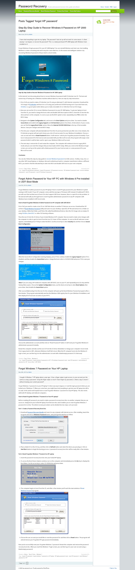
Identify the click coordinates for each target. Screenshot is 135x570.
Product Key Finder (62, 11)
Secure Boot (31, 362)
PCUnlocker (32, 104)
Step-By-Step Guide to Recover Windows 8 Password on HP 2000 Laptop (52, 29)
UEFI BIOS (38, 362)
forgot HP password (45, 170)
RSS (111, 7)
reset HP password (30, 172)
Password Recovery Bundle (31, 11)
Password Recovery (33, 6)
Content (107, 7)
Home (102, 7)
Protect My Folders (75, 11)
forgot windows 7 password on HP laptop (43, 556)
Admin (30, 34)
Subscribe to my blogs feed (108, 21)
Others (26, 554)
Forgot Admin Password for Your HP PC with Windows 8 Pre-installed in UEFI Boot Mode (54, 180)
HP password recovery (57, 170)
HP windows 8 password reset (71, 170)
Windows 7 (39, 554)
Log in (115, 7)
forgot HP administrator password (30, 170)
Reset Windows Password (48, 11)
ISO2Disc (23, 107)
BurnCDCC (31, 213)
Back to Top (113, 568)
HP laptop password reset (61, 556)
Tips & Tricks (27, 168)
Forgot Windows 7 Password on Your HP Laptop (43, 368)
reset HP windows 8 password (44, 172)
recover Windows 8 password (56, 159)
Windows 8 (34, 168)
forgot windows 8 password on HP (42, 360)
